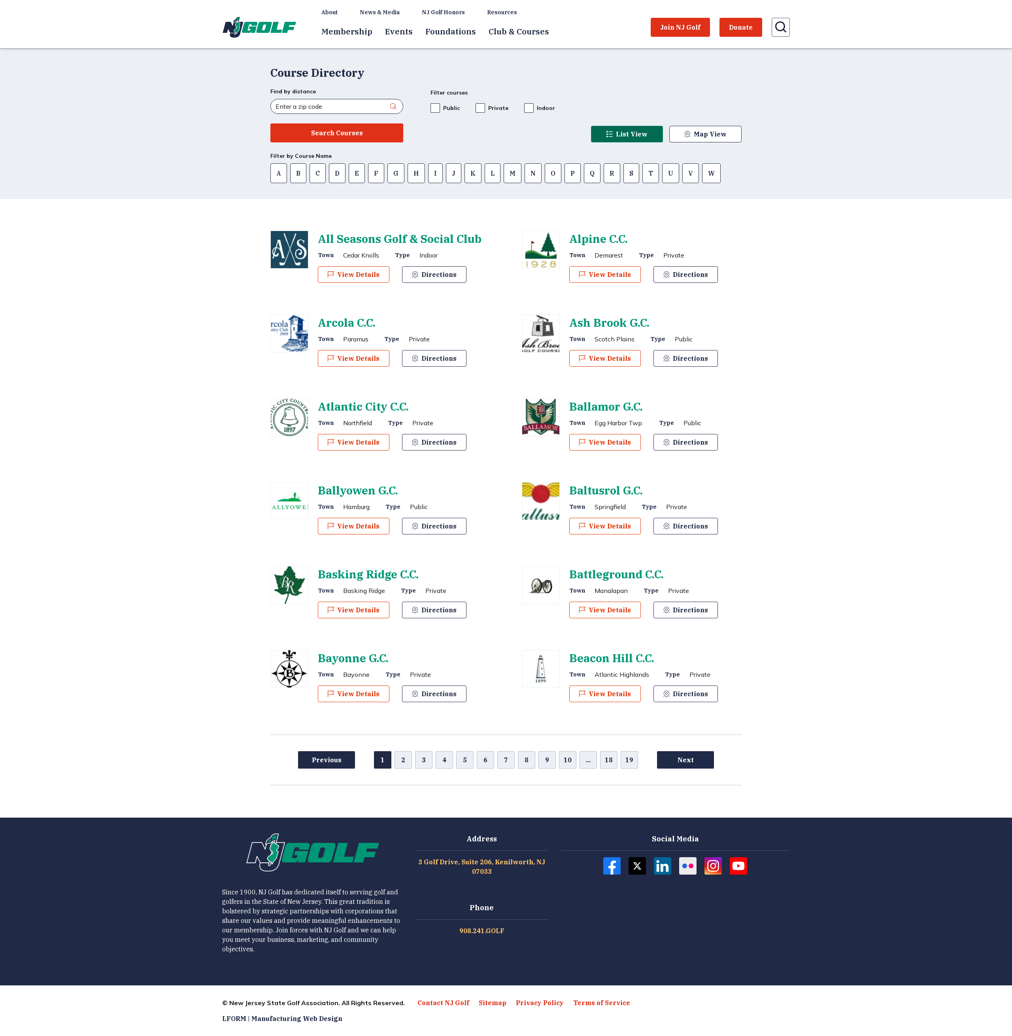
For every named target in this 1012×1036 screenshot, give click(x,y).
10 (568, 760)
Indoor (546, 108)
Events (399, 31)
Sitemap (492, 1003)
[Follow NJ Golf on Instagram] (713, 866)
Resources (502, 12)
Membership (346, 31)
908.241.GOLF (481, 931)
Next (686, 760)
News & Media (380, 12)
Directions (439, 274)
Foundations (450, 31)
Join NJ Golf (680, 27)
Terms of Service (601, 1003)
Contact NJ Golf (443, 1003)
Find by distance (293, 91)
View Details (358, 274)
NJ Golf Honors (443, 12)
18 (609, 760)
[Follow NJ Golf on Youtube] (738, 866)
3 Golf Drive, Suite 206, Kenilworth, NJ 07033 (481, 866)
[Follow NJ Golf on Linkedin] (662, 866)
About (329, 12)
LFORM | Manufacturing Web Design (282, 1019)
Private (498, 108)
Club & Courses (519, 31)
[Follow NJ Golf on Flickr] (688, 866)
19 (629, 760)
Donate (741, 27)
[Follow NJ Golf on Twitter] (637, 866)
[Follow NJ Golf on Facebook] (612, 866)
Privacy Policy (540, 1003)
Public (451, 108)
